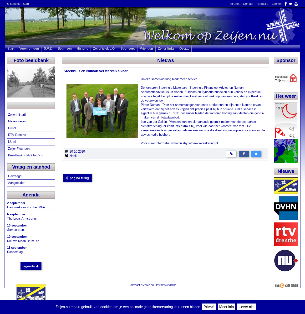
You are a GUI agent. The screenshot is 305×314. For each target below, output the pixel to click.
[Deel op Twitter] (256, 153)
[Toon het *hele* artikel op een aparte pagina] (231, 153)
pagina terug (79, 178)
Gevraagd (15, 176)
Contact (248, 3)
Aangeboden (17, 183)
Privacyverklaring (166, 284)
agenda (29, 266)
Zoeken (277, 3)
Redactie (262, 3)
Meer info (226, 307)
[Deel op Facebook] (244, 153)
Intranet (234, 3)
